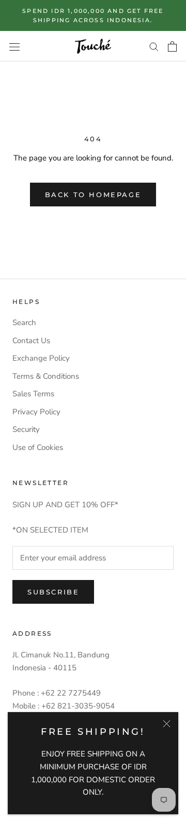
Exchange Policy (41, 358)
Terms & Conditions (45, 376)
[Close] (167, 724)
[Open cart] (172, 46)
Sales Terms (33, 394)
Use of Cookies (37, 447)
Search (24, 322)
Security (26, 429)
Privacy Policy (36, 412)
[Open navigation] (14, 46)
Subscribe (53, 592)
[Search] (154, 46)
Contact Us (31, 340)
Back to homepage (93, 194)
